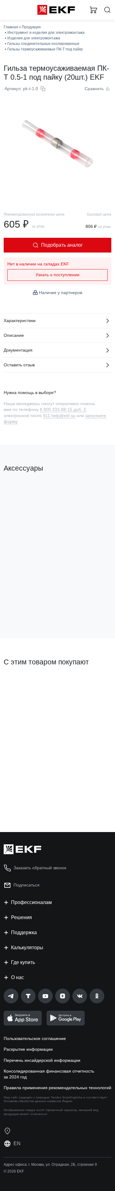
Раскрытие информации (28, 1049)
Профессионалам (31, 902)
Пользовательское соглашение (35, 1038)
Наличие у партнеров (60, 292)
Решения (21, 917)
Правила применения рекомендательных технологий (57, 1087)
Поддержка (24, 932)
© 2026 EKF (14, 1171)
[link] (11, 996)
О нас (17, 977)
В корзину (27, 608)
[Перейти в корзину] (93, 10)
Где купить (23, 962)
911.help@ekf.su (59, 415)
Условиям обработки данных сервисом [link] (32, 1101)
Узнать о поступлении (57, 274)
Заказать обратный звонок (39, 867)
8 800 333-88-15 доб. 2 (63, 409)
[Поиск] (107, 10)
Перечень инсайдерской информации (42, 1060)
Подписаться (26, 884)
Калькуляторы (27, 947)
